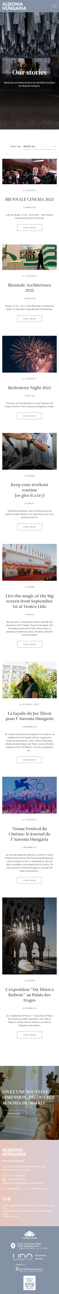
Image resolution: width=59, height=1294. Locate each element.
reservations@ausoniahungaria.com (22, 1182)
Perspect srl (14, 1216)
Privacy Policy (41, 1205)
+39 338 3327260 (16, 1179)
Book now (14, 1113)
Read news (29, 227)
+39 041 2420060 (16, 1175)
